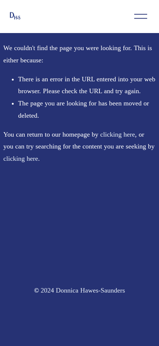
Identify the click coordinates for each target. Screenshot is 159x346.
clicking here (117, 134)
